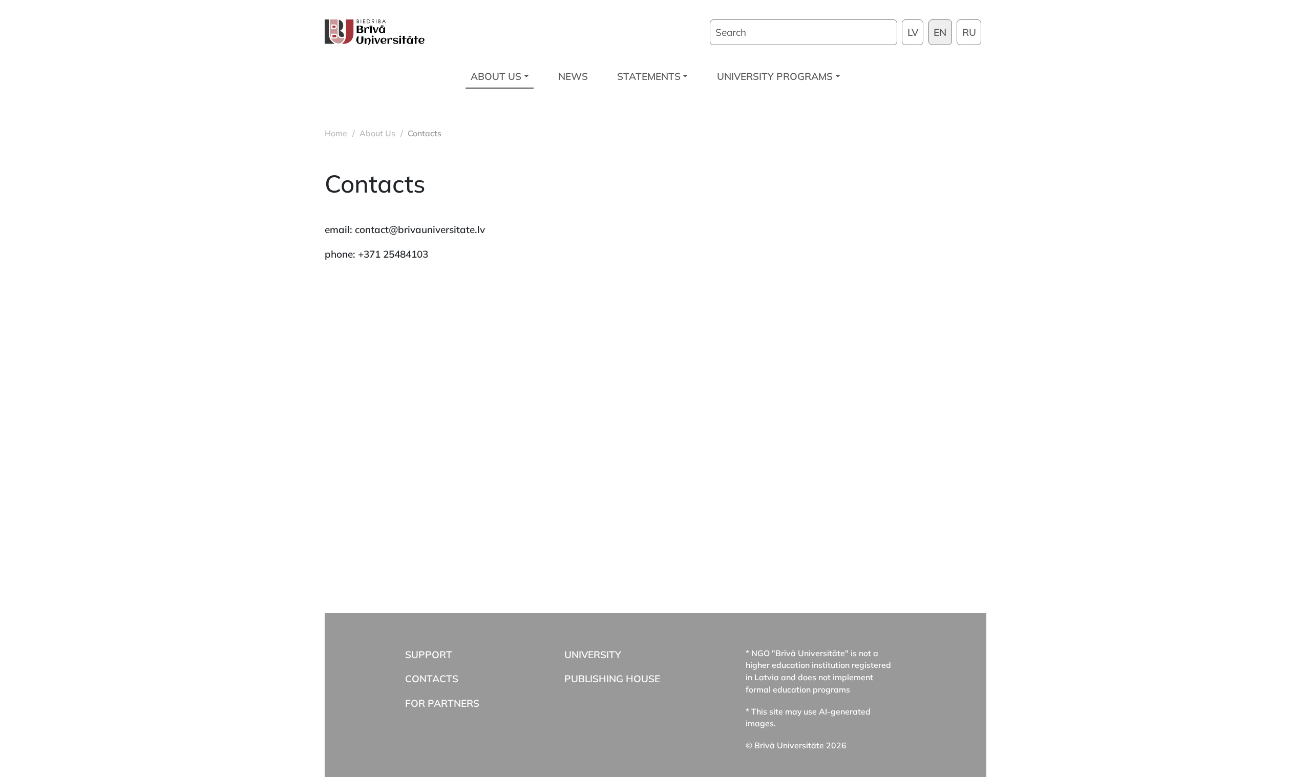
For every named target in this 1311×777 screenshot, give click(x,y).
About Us (496, 76)
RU (969, 32)
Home (336, 133)
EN (940, 32)
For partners (442, 703)
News (573, 76)
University (592, 654)
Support (428, 654)
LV (912, 32)
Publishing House (612, 679)
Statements (649, 76)
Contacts (431, 679)
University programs (775, 76)
